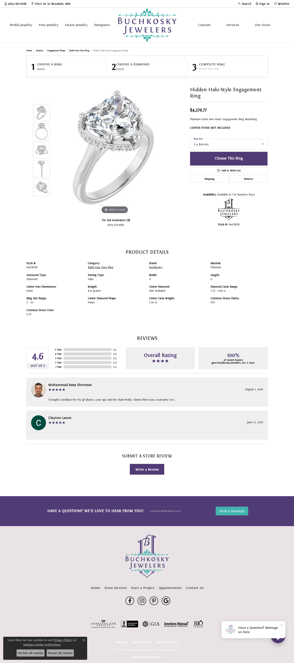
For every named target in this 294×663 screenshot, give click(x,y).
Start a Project (143, 588)
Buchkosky (155, 267)
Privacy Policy (121, 642)
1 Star (59, 366)
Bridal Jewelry (21, 25)
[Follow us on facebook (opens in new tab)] (129, 600)
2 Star (58, 362)
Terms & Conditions (142, 642)
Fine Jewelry (48, 25)
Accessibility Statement (167, 642)
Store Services (115, 588)
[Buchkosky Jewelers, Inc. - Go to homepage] (147, 556)
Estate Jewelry (76, 25)
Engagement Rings (56, 50)
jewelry (39, 50)
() (114, 349)
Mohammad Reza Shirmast (70, 385)
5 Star (58, 349)
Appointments (170, 588)
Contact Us (195, 588)
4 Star (58, 353)
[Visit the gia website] (151, 624)
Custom (204, 25)
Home (29, 50)
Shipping (209, 178)
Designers (102, 25)
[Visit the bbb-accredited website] (129, 624)
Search (41, 68)
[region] (114, 150)
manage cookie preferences (41, 644)
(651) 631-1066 (116, 224)
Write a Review (147, 469)
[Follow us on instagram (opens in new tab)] (142, 600)
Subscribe (232, 511)
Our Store (262, 25)
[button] (244, 3)
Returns (248, 178)
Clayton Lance (59, 418)
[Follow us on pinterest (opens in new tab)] (154, 600)
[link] (15, 3)
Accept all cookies (60, 653)
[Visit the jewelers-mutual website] (176, 624)
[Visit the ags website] (103, 624)
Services (232, 25)
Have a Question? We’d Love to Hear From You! (95, 511)
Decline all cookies (30, 653)
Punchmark (154, 657)
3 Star (58, 358)
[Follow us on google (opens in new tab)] (166, 600)
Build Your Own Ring (79, 50)
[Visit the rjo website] (198, 624)
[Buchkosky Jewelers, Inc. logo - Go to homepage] (147, 25)
